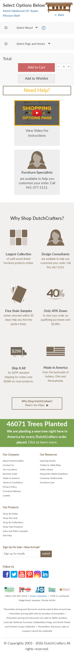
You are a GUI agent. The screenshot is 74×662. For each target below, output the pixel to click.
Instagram (37, 574)
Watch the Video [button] (37, 403)
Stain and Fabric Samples (15, 531)
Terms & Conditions (13, 482)
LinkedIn (45, 574)
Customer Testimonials (51, 478)
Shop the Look (10, 518)
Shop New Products (13, 527)
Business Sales (10, 474)
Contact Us (8, 465)
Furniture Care (47, 482)
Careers (6, 495)
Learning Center (48, 461)
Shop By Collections (13, 522)
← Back (59, 15)
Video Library (46, 469)
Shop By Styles (10, 514)
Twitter (14, 574)
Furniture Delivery (12, 491)
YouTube (21, 574)
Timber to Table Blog (50, 465)
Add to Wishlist (36, 78)
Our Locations (10, 469)
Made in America (11, 478)
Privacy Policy (10, 487)
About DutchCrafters (13, 461)
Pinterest (29, 574)
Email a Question (38, 596)
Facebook (6, 574)
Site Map (7, 535)
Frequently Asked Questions (54, 474)
